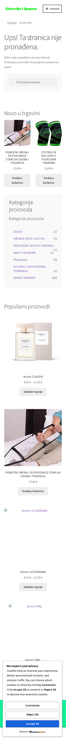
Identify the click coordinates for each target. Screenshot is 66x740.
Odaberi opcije (33, 391)
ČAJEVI (18, 231)
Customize (32, 705)
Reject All (32, 714)
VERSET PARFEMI (24, 278)
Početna (12, 22)
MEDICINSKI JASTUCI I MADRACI (34, 245)
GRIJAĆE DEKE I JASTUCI (29, 238)
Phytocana (20, 259)
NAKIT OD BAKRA (25, 252)
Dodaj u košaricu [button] (17, 180)
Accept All (32, 723)
